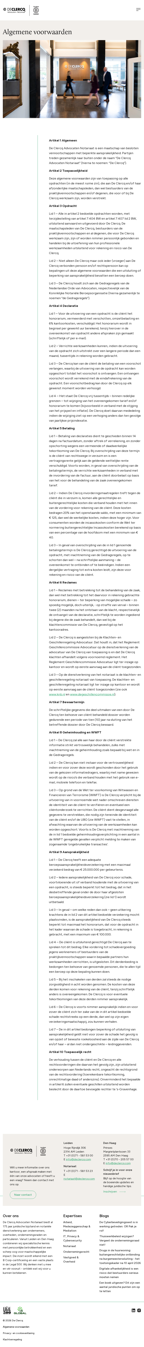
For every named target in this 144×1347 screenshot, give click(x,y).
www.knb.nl (57, 694)
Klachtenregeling (12, 1339)
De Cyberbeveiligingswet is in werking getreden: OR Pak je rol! (118, 1226)
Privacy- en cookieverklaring (18, 1333)
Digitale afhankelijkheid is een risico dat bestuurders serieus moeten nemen (118, 1273)
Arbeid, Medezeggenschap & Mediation (76, 1226)
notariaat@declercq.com (79, 1178)
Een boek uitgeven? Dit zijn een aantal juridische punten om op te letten (119, 1287)
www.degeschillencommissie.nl (92, 694)
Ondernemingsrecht (76, 1251)
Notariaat (69, 1246)
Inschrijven (110, 1191)
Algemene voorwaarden (16, 1326)
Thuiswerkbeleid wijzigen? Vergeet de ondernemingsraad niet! (119, 1240)
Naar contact (23, 1194)
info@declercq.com (78, 1159)
